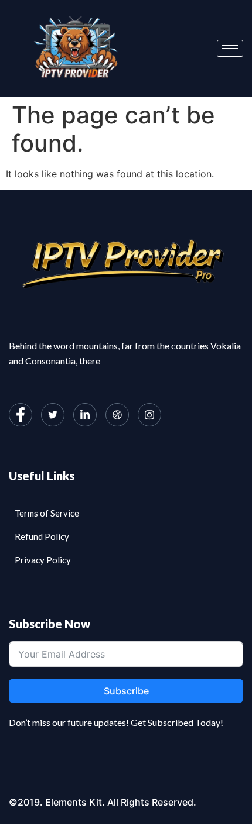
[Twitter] (52, 414)
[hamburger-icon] (230, 48)
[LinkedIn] (85, 414)
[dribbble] (117, 414)
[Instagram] (149, 414)
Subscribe (126, 691)
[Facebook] (20, 414)
